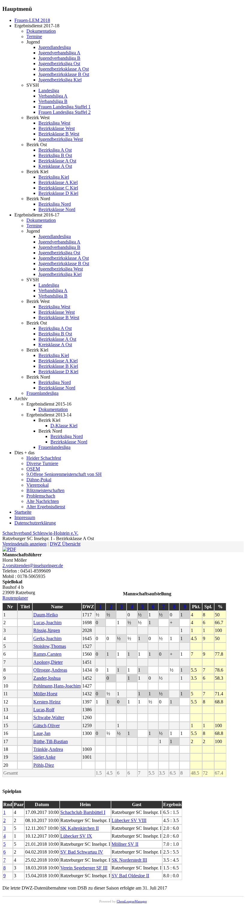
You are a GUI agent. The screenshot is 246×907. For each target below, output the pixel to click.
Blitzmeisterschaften (45, 490)
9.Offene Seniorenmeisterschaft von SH (64, 474)
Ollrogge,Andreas (50, 670)
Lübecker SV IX (76, 836)
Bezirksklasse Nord (56, 209)
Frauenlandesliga (42, 393)
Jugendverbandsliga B (59, 58)
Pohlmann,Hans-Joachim (57, 685)
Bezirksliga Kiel (53, 177)
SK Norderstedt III (129, 860)
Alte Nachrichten (42, 501)
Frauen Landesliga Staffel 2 (64, 112)
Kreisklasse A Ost (55, 166)
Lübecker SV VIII (129, 820)
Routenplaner (15, 597)
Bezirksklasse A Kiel (58, 182)
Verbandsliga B (53, 101)
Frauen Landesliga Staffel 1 (64, 106)
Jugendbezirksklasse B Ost (63, 74)
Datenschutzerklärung (35, 522)
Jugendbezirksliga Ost (59, 63)
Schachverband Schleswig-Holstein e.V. (40, 533)
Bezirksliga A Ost (55, 150)
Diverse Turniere (42, 463)
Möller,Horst (45, 693)
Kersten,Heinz (47, 701)
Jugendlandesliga (54, 47)
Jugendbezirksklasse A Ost (63, 68)
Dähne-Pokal (38, 479)
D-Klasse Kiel (63, 425)
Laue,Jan (41, 733)
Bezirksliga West (54, 122)
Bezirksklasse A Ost (57, 160)
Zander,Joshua (47, 678)
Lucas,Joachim (47, 622)
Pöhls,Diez (43, 765)
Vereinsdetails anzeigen (24, 543)
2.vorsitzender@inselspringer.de (32, 565)
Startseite (23, 512)
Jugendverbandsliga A (59, 52)
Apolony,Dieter (48, 662)
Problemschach (40, 495)
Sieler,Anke (44, 757)
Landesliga (48, 90)
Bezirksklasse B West (58, 133)
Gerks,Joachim (47, 638)
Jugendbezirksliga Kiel (60, 79)
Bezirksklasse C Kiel (58, 187)
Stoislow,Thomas (49, 646)
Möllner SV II (125, 844)
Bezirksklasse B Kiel (58, 366)
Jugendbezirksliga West (60, 139)
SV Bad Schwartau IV (81, 851)
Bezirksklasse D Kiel (58, 193)
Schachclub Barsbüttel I (82, 812)
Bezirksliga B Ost (55, 155)
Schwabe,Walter (48, 717)
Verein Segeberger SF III (83, 867)
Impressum (24, 517)
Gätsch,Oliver (46, 725)
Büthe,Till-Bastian (50, 741)
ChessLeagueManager (132, 901)
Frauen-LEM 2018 (32, 20)
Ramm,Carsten (47, 654)
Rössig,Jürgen (46, 630)
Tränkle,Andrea (48, 749)
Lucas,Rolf (43, 709)
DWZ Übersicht (65, 543)
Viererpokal (37, 485)
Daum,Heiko (45, 614)
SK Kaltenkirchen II (79, 828)
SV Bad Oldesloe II (130, 875)
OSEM (33, 468)
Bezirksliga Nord (54, 204)
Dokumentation (41, 31)
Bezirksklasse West (56, 128)
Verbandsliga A (53, 95)
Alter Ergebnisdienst (45, 506)
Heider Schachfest (43, 458)
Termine (34, 36)
